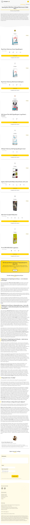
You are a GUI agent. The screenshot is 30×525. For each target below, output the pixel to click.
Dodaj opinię (15, 270)
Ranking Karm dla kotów (4, 495)
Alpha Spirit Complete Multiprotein (9, 214)
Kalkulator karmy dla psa (4, 509)
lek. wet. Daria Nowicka (6, 442)
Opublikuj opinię (15, 476)
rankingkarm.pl (6, 511)
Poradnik (2, 498)
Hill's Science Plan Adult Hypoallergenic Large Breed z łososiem (13, 115)
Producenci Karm (3, 497)
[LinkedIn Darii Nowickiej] (12, 442)
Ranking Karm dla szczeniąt (4, 496)
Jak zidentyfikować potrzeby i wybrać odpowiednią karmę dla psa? (9, 507)
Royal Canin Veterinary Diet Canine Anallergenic (12, 81)
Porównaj (27, 35)
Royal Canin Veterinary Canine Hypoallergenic (12, 49)
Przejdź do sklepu (15, 55)
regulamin (2, 513)
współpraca (10, 513)
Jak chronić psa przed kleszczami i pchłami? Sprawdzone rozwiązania (9, 508)
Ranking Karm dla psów (4, 494)
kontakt (13, 513)
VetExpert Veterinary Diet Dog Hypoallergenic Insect (13, 148)
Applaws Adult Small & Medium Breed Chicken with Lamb (14, 181)
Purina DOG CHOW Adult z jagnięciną (9, 247)
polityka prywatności (6, 513)
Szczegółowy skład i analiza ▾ (15, 57)
